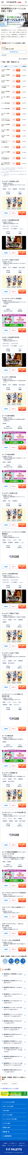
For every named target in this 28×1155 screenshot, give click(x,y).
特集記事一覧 (6, 1131)
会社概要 (5, 1143)
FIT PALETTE (4, 5)
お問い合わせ (22, 1143)
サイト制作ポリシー (13, 1143)
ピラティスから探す (8, 1114)
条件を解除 (4, 55)
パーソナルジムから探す (9, 1102)
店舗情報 (6, 213)
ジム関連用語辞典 (7, 1136)
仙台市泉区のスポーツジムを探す (10, 1088)
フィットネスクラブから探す (10, 1119)
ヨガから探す (6, 1110)
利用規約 (4, 1145)
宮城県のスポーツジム (13, 5)
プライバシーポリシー (12, 1145)
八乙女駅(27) (14, 1083)
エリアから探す (6, 1123)
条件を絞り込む (14, 51)
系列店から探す (6, 1127)
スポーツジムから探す (8, 1106)
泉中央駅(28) (5, 1083)
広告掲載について (22, 1145)
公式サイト (14, 213)
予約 (18, 70)
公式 (14, 70)
